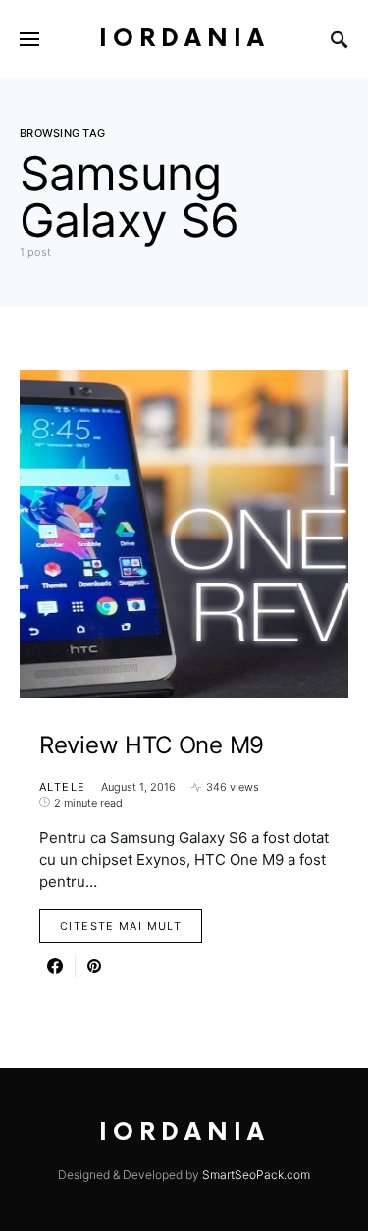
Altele (62, 787)
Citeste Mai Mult (121, 926)
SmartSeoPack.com (256, 1174)
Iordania (184, 39)
